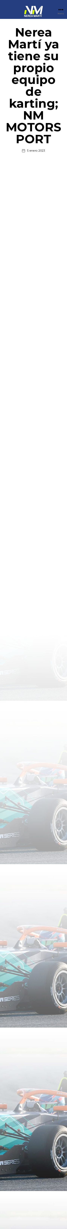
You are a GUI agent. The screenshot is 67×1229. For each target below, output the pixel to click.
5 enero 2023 (36, 150)
